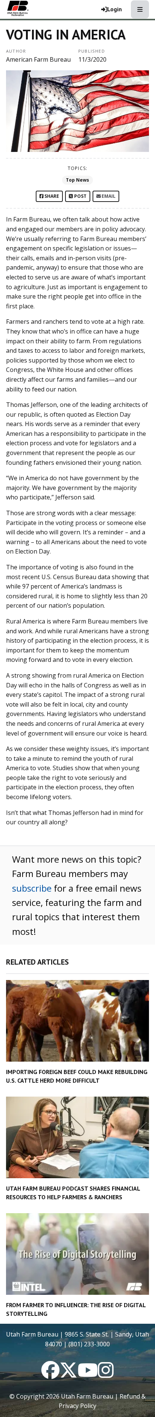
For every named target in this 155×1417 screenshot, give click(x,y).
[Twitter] (68, 1374)
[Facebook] (50, 1374)
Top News (77, 180)
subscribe (32, 888)
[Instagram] (106, 1374)
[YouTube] (88, 1374)
